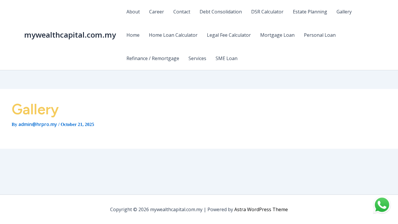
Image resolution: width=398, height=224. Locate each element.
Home (133, 35)
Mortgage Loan (277, 35)
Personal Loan (320, 35)
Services (197, 58)
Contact (181, 11)
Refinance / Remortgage (152, 58)
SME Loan (226, 58)
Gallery (344, 11)
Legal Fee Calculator (229, 35)
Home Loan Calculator (173, 35)
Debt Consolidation (221, 11)
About (133, 11)
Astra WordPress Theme (261, 209)
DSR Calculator (267, 11)
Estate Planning (310, 11)
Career (156, 11)
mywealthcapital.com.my (70, 34)
